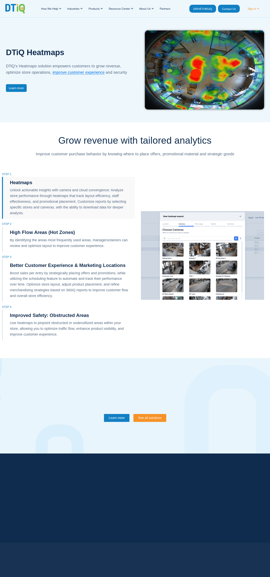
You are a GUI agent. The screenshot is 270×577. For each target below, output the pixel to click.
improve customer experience (79, 72)
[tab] (68, 198)
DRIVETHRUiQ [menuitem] (202, 8)
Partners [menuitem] (165, 8)
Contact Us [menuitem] (229, 8)
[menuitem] (51, 9)
